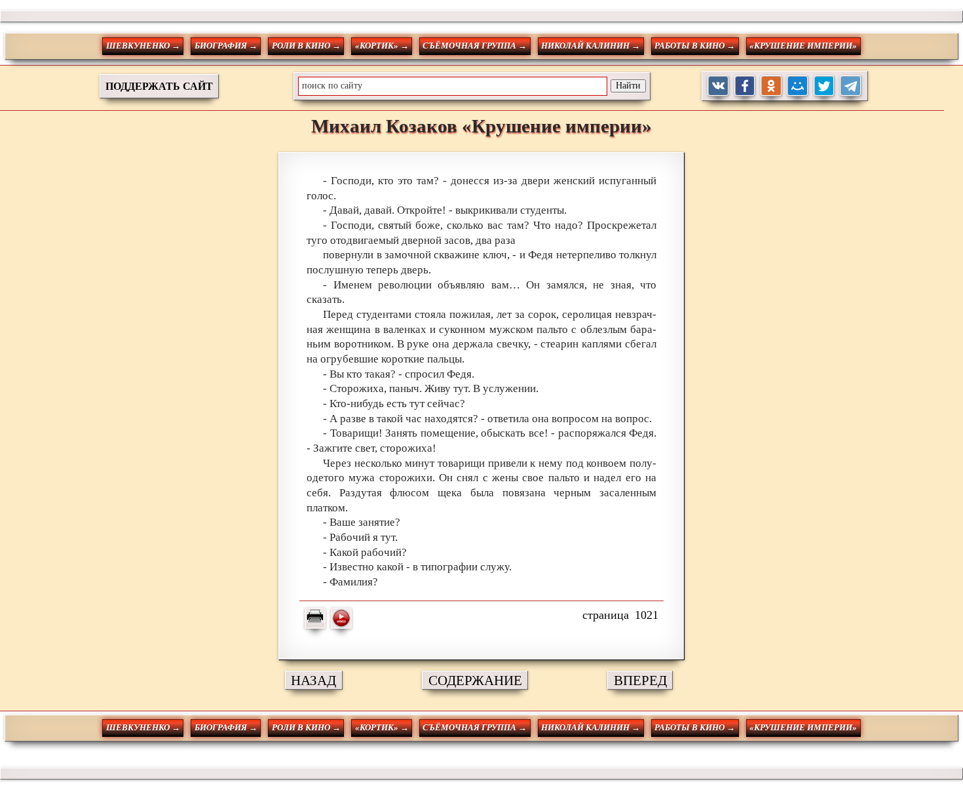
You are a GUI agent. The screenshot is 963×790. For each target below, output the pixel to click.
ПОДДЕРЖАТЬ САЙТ (159, 86)
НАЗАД (313, 680)
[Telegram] (850, 86)
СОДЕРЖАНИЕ (475, 680)
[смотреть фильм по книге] (341, 618)
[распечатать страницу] (315, 618)
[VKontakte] (718, 86)
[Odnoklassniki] (771, 86)
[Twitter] (824, 86)
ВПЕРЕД (640, 680)
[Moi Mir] (797, 86)
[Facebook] (745, 86)
